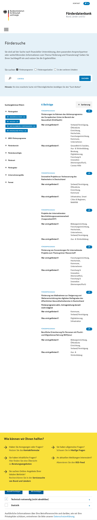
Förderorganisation (45, 69)
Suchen (85, 78)
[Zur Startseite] (73, 15)
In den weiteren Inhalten (67, 69)
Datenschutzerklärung (64, 516)
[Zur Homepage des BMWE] (18, 15)
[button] (6, 29)
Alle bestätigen (36, 491)
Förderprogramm (26, 69)
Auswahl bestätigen (13, 491)
